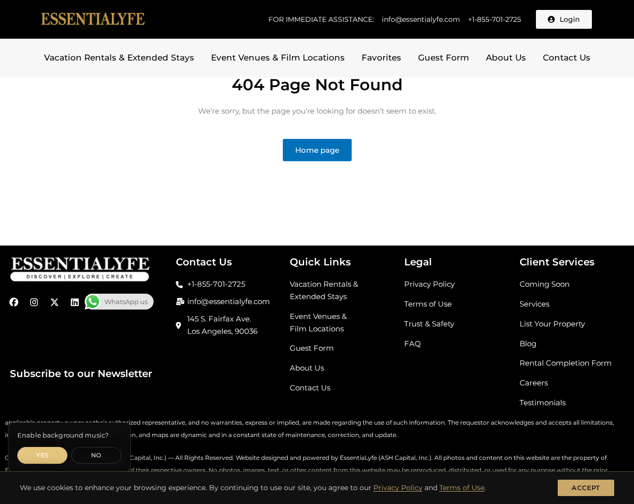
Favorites (381, 58)
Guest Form (443, 58)
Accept (586, 488)
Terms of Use (461, 487)
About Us (506, 58)
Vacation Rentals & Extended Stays (119, 58)
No (96, 455)
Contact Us (566, 58)
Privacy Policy (398, 487)
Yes (42, 455)
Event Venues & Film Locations (278, 58)
